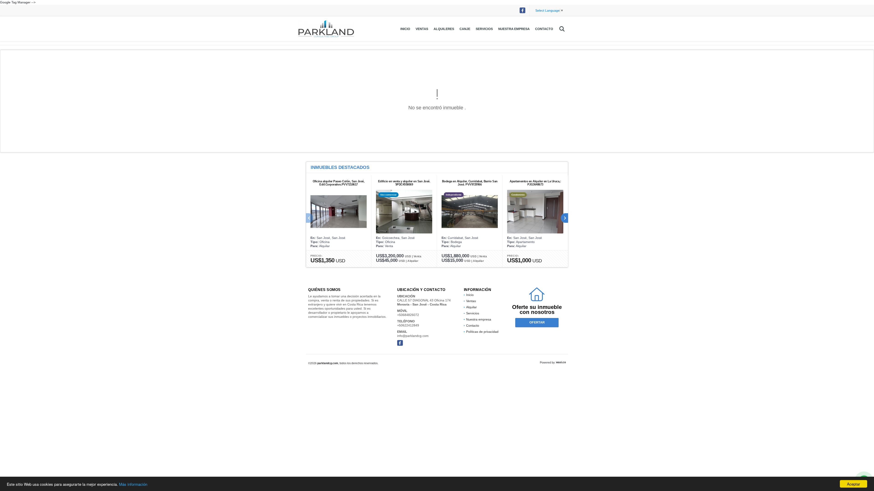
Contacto (544, 29)
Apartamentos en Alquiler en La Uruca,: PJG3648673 (535, 183)
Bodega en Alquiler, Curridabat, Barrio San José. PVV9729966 (470, 183)
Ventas (422, 29)
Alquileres (444, 29)
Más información (133, 484)
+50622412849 (408, 325)
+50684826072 (408, 315)
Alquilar (471, 307)
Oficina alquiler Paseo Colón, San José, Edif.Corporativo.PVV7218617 (339, 183)
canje (465, 29)
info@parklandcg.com (413, 336)
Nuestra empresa (514, 29)
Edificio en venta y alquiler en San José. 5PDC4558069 (404, 183)
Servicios (484, 29)
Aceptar (853, 484)
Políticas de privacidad (482, 331)
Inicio (405, 29)
